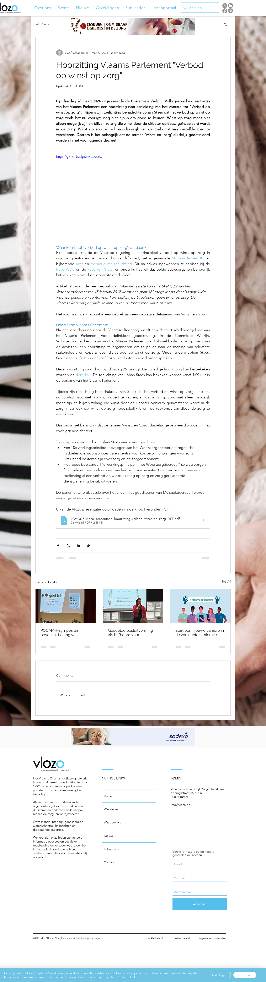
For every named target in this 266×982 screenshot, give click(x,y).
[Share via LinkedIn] (78, 545)
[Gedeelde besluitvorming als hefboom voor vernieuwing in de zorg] (133, 606)
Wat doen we (112, 822)
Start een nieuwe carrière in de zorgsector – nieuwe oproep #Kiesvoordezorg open (199, 632)
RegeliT (98, 937)
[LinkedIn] (230, 5)
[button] (42, 8)
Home (108, 796)
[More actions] (207, 52)
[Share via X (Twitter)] (68, 545)
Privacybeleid (126, 977)
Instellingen (219, 975)
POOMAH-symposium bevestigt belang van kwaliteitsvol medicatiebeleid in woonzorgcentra (60, 632)
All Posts (42, 24)
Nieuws (108, 836)
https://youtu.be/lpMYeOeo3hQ (79, 157)
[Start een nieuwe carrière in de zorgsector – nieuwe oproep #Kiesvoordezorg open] (200, 606)
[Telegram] (230, 10)
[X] (224, 5)
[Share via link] (89, 545)
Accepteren (244, 975)
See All (226, 581)
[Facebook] (224, 10)
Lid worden (111, 849)
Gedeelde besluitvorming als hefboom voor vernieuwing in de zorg (130, 632)
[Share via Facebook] (58, 545)
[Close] (261, 975)
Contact (109, 862)
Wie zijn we (111, 809)
